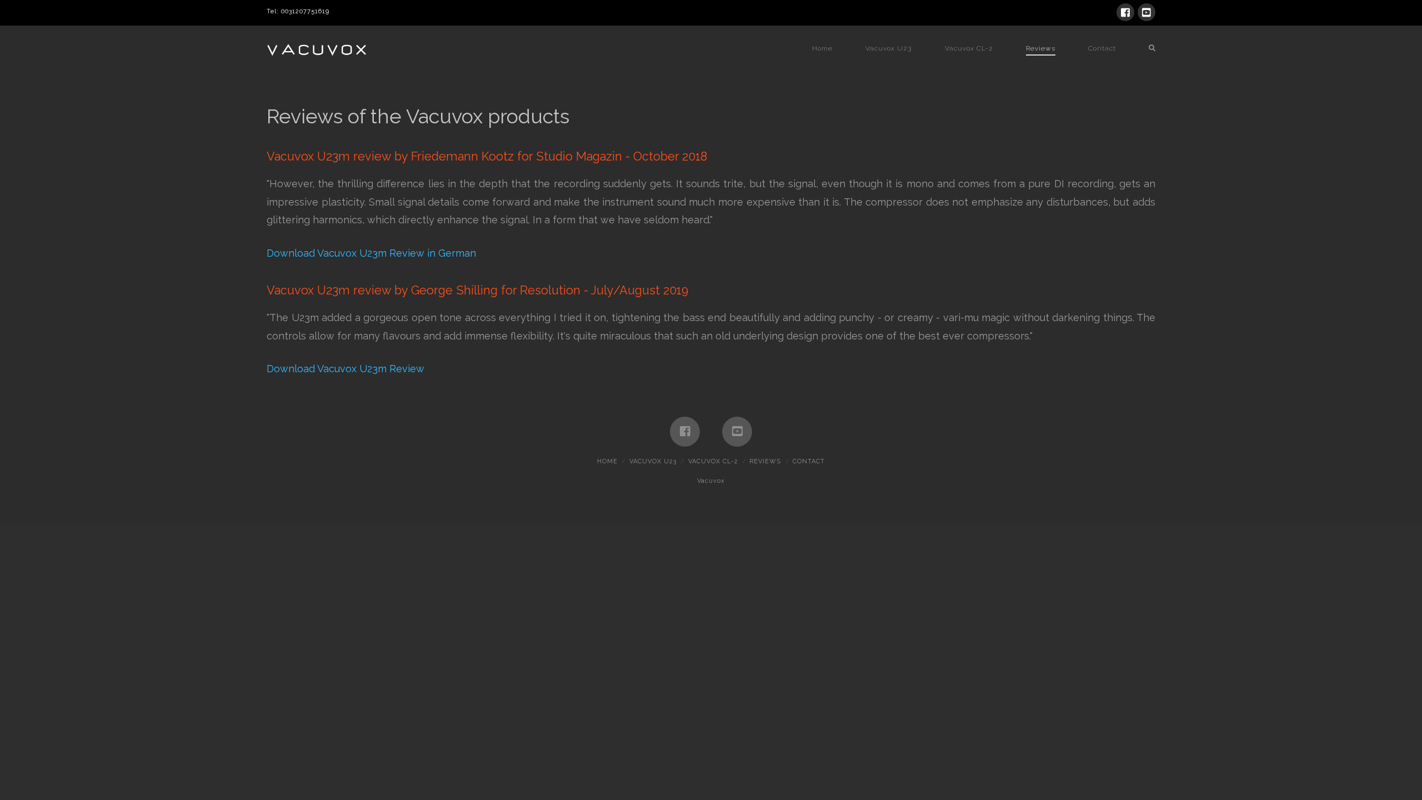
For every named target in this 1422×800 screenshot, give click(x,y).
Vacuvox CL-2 (713, 461)
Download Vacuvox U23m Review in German (371, 253)
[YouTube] (1146, 12)
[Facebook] (1125, 12)
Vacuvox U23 (653, 461)
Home (607, 461)
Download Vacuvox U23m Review (345, 368)
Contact (809, 461)
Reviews (765, 461)
